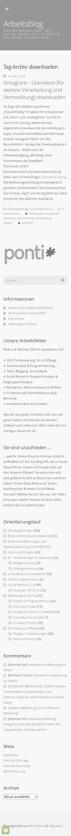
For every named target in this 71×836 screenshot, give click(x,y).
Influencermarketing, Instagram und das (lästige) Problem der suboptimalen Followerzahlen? (32, 724)
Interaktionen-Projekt (28, 617)
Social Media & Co (41, 209)
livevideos (9, 218)
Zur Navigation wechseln (7, 9)
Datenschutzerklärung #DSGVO (30, 308)
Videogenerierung (26, 568)
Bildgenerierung (24, 563)
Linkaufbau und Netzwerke (27, 574)
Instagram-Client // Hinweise (33, 612)
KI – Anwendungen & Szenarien (30, 558)
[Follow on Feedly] (5, 830)
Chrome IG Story (53, 177)
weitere (8, 223)
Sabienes (14, 708)
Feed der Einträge (16, 760)
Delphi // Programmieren (31, 601)
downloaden (37, 213)
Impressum (16, 319)
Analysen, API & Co (26, 590)
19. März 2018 (16, 76)
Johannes (28, 223)
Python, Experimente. (23, 579)
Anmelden (10, 755)
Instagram (52, 213)
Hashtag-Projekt (24, 606)
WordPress (37, 826)
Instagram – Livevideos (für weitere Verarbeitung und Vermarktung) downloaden (34, 90)
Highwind (55, 826)
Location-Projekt (25, 623)
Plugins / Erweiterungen (30, 634)
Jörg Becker (16, 686)
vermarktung (43, 218)
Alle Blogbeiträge (18, 209)
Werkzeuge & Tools (21, 596)
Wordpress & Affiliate (23, 628)
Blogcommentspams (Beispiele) (30, 536)
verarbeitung (25, 218)
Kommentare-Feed (16, 766)
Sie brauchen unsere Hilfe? (27, 313)
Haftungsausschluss (22, 324)
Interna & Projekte (21, 552)
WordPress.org (14, 771)
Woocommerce (24, 639)
